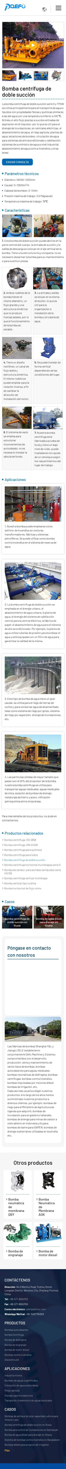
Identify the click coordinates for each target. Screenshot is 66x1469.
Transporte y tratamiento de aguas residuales (28, 1400)
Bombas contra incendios (18, 1354)
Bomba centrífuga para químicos (23, 849)
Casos (10, 1409)
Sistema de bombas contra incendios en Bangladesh (32, 1439)
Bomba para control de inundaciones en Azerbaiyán (31, 1429)
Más (7, 1450)
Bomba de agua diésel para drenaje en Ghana (49, 922)
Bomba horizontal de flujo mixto (22, 888)
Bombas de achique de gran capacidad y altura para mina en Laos (31, 1418)
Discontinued (12, 1359)
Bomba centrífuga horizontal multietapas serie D (32, 864)
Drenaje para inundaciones (19, 1395)
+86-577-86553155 (19, 1299)
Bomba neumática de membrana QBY (16, 1206)
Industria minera (13, 1375)
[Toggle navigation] (58, 8)
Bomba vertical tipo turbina (20, 883)
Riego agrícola (12, 1390)
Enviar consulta (17, 162)
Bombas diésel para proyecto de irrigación (27, 1444)
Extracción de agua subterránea (21, 1385)
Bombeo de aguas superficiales (21, 1380)
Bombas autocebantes (16, 1329)
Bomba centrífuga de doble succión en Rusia (17, 922)
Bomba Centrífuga (14, 1334)
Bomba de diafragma (15, 1339)
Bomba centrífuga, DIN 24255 (21, 844)
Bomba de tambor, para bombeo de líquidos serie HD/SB (32, 871)
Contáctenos (17, 1280)
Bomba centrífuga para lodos (21, 854)
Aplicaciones (17, 1368)
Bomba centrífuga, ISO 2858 (20, 839)
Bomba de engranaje (15, 1253)
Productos (15, 1323)
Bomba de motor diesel (48, 1253)
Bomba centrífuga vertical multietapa (25, 878)
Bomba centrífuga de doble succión (24, 859)
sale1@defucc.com (36, 1309)
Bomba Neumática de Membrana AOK (47, 1206)
